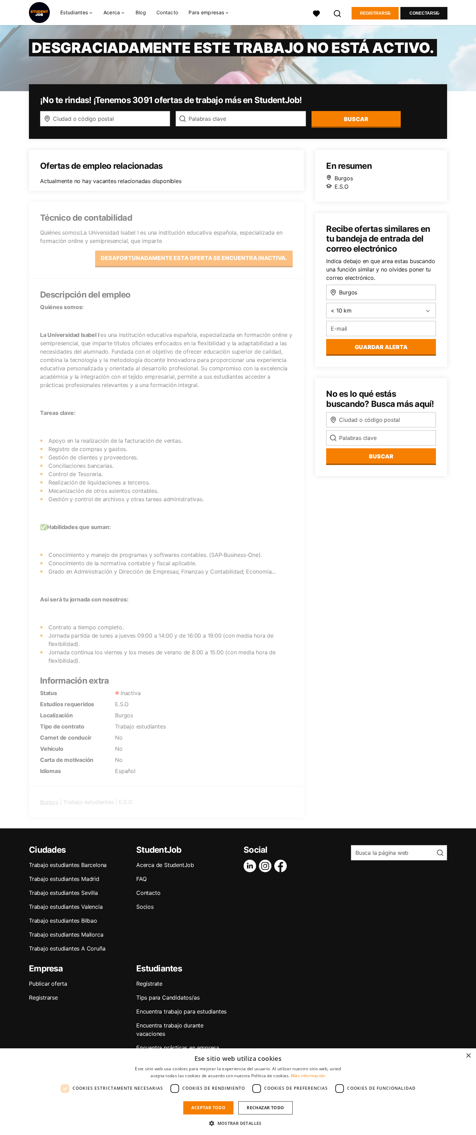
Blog (141, 12)
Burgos (49, 801)
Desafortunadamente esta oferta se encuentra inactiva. (194, 257)
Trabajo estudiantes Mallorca (66, 934)
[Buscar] (337, 13)
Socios (145, 906)
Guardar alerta (381, 347)
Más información (308, 1076)
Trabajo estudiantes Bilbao (63, 920)
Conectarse (424, 13)
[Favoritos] (316, 13)
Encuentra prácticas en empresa (177, 1047)
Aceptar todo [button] (208, 1108)
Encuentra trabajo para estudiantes (181, 1011)
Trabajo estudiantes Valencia (65, 906)
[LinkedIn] (251, 866)
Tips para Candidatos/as (167, 997)
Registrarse (375, 13)
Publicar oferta (48, 983)
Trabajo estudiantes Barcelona (68, 864)
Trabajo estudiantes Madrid (64, 878)
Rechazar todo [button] (265, 1108)
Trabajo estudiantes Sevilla (63, 892)
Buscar (356, 119)
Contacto (167, 12)
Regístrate (149, 983)
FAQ (141, 878)
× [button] (468, 1055)
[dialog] (238, 1091)
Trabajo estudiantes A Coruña (67, 948)
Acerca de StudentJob (165, 864)
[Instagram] (266, 866)
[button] (238, 1123)
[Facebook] (282, 866)
